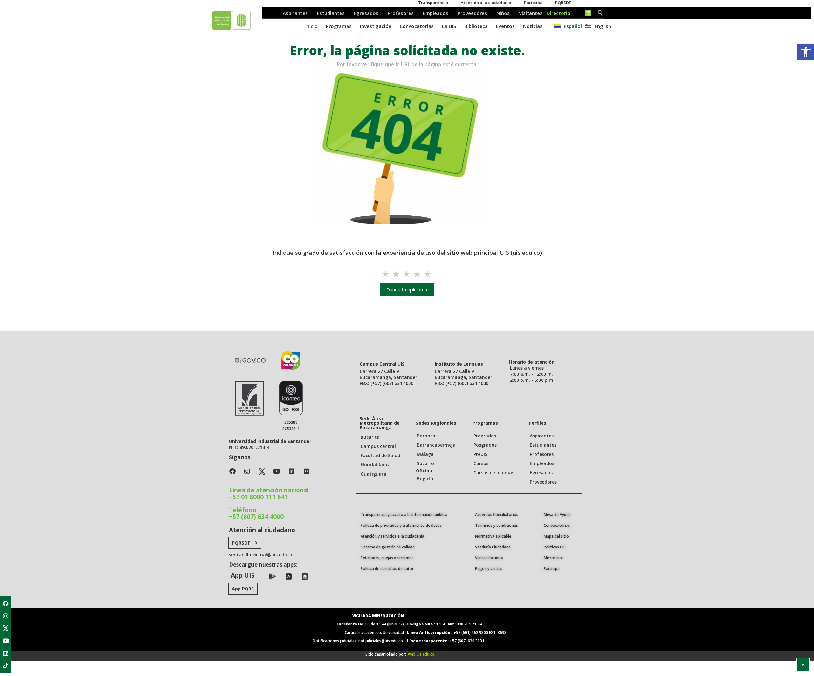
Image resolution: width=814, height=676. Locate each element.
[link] (805, 52)
